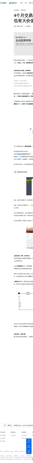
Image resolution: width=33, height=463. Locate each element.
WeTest (12, 451)
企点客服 (2, 441)
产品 (26, 3)
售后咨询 (23, 438)
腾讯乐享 (22, 451)
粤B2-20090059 (27, 459)
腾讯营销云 (6, 451)
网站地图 (29, 455)
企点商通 (2, 438)
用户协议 (2, 455)
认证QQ (22, 455)
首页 (21, 3)
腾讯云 (1, 451)
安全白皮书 (9, 455)
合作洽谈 (23, 435)
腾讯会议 (17, 451)
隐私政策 (16, 455)
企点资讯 (16, 10)
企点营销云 (3, 435)
